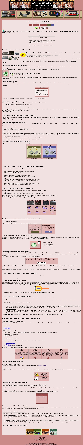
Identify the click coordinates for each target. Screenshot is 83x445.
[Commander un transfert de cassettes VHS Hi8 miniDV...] (45, 288)
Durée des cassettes (34, 25)
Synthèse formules (41, 25)
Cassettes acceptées (30, 25)
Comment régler (45, 25)
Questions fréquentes (7, 327)
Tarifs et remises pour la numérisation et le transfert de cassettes (41, 42)
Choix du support (38, 25)
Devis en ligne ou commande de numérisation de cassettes (40, 43)
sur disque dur (53, 213)
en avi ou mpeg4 (30, 208)
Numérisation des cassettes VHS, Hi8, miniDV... (38, 37)
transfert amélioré (8, 345)
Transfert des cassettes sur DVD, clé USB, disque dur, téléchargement (42, 40)
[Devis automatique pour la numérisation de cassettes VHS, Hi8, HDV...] (38, 290)
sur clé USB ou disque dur (10, 343)
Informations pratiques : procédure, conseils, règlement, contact (41, 45)
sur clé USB (29, 212)
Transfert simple (49, 25)
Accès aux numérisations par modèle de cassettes (38, 41)
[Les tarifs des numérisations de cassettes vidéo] (41, 263)
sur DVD (29, 207)
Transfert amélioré (52, 25)
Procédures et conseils (8, 325)
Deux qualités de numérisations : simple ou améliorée (39, 39)
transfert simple (7, 341)
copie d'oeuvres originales (42, 365)
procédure (26, 405)
